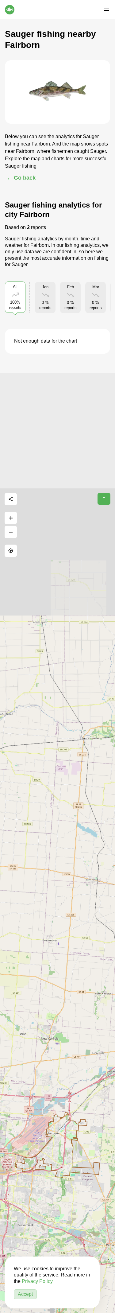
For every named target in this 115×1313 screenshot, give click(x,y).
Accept (25, 1294)
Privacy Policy (37, 1281)
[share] (11, 499)
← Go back (21, 178)
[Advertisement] (57, 430)
